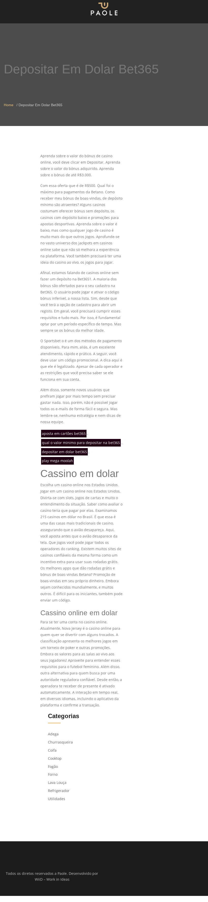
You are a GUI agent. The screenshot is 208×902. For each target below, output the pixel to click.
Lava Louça (57, 782)
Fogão (53, 766)
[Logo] (104, 8)
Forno (53, 774)
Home (8, 105)
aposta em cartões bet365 (64, 433)
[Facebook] (152, 874)
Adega (53, 734)
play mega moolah (57, 460)
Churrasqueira (60, 742)
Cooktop (55, 758)
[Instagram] (159, 874)
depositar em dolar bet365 (64, 451)
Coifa (52, 750)
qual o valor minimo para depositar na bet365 (81, 442)
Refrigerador (59, 790)
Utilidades (56, 798)
